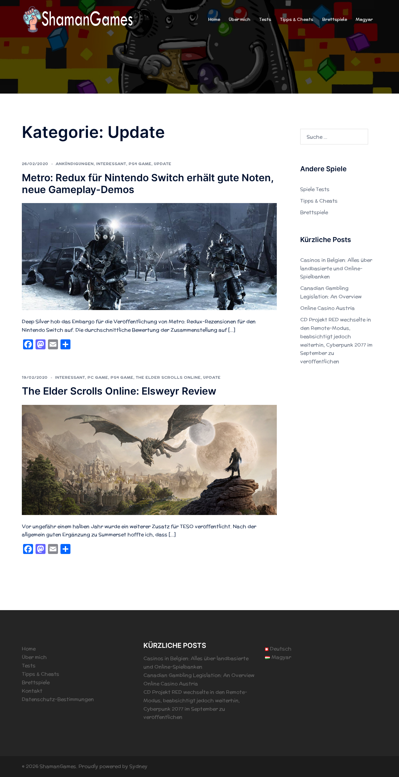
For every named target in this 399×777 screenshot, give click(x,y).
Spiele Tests (314, 189)
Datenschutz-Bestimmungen (58, 699)
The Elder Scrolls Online (168, 377)
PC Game (98, 377)
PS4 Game (140, 163)
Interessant (111, 163)
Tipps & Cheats (296, 19)
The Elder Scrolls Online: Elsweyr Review (119, 391)
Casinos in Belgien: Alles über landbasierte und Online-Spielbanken (336, 268)
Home (214, 19)
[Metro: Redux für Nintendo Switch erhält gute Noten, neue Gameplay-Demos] (149, 256)
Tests (265, 19)
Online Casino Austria (327, 308)
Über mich (239, 19)
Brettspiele (334, 19)
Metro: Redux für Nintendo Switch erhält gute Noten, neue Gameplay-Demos (147, 184)
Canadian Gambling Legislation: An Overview (198, 675)
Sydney (138, 766)
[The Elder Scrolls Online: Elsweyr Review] (149, 459)
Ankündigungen (75, 163)
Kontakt (32, 690)
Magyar (364, 19)
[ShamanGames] (78, 19)
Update (162, 163)
